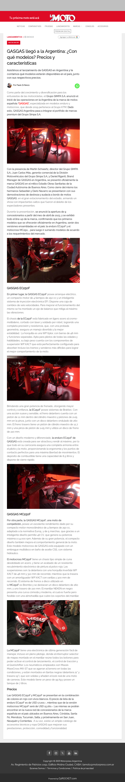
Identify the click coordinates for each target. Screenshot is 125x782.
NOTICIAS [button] (21, 26)
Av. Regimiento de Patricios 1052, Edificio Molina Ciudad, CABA (46, 764)
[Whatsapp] (77, 85)
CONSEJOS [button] (89, 26)
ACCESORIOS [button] (103, 26)
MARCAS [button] (76, 26)
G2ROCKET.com (68, 778)
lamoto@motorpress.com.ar (98, 764)
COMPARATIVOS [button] (34, 26)
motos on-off (13, 42)
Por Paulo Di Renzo (21, 85)
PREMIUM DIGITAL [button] (62, 31)
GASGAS (23, 103)
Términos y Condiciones (59, 768)
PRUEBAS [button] (49, 26)
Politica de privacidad (83, 768)
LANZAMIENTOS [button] (63, 26)
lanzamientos (14, 37)
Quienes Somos (37, 768)
